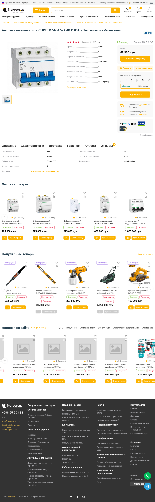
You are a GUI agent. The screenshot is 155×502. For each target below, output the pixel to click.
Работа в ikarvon (137, 453)
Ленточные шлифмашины (108, 444)
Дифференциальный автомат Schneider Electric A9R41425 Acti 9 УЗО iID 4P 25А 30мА (43, 222)
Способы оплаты (146, 135)
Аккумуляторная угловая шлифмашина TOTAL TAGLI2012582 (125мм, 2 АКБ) (76, 365)
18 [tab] (143, 80)
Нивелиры (67, 459)
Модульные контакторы (72, 443)
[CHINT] (148, 33)
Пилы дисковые (34, 453)
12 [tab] (137, 80)
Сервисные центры (139, 433)
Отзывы (107, 145)
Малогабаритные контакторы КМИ (75, 437)
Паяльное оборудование (38, 442)
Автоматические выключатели (58, 23)
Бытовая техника (47, 17)
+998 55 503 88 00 (12, 414)
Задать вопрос (141, 484)
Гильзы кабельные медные (109, 462)
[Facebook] (77, 496)
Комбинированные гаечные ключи (109, 411)
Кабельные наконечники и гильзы (111, 455)
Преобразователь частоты (109, 478)
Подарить (127, 68)
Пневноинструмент (107, 425)
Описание (9, 145)
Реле (99, 482)
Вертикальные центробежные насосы (75, 418)
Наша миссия (136, 457)
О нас (133, 450)
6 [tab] (126, 80)
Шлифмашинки (105, 438)
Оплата (90, 145)
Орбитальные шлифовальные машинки (110, 448)
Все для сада (104, 328)
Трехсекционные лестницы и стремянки (40, 483)
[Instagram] (83, 496)
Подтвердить (135, 94)
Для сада (30, 17)
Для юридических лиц (140, 461)
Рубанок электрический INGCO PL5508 (138, 292)
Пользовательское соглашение (138, 428)
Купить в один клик (143, 68)
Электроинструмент (38, 429)
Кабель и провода (72, 467)
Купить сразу (15, 238)
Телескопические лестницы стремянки (39, 477)
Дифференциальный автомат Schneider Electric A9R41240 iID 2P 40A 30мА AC (75, 222)
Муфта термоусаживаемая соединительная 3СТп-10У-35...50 (13, 292)
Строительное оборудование (126, 328)
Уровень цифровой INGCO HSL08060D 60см (46, 292)
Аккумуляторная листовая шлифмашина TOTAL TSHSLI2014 (16, 365)
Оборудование (146, 17)
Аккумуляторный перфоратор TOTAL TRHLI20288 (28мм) (44, 365)
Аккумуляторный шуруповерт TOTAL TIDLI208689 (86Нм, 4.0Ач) (139, 365)
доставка (143, 105)
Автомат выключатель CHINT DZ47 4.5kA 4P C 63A (100, 23)
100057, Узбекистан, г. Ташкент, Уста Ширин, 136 (11, 427)
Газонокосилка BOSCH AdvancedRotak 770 (106, 292)
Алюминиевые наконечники (109, 466)
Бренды (134, 475)
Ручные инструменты (89, 17)
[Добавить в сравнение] (99, 42)
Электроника (147, 328)
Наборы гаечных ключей (108, 420)
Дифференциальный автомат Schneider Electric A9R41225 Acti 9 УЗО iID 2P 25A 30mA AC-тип (105, 222)
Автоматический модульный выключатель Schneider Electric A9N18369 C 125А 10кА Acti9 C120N (136, 222)
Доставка (55, 145)
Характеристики (32, 145)
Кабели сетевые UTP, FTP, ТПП (76, 472)
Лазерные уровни (70, 455)
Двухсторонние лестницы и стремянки (39, 464)
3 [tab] (120, 80)
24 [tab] (149, 80)
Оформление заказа (139, 423)
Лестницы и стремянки (39, 458)
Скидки (133, 409)
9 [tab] (131, 80)
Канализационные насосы (74, 410)
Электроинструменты (11, 17)
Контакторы (68, 425)
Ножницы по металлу (37, 439)
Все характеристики (76, 87)
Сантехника (130, 17)
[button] (4, 217)
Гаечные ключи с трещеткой (109, 416)
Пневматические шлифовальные (112, 434)
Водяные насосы (67, 17)
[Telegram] (71, 496)
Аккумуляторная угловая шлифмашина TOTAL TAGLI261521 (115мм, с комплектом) (107, 365)
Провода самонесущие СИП (75, 476)
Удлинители (32, 425)
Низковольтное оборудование (27, 23)
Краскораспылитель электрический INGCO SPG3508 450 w (75, 292)
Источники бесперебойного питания (39, 416)
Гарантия (74, 145)
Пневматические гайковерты (110, 430)
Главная (5, 23)
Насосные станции (70, 414)
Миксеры (31, 435)
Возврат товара (137, 412)
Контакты (134, 446)
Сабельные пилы (35, 450)
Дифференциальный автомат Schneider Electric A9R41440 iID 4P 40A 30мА (13, 222)
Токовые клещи (69, 463)
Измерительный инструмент (71, 448)
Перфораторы (33, 446)
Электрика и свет (112, 17)
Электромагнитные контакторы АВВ (76, 431)
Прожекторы (33, 421)
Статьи (133, 464)
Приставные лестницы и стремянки (38, 470)
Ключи (100, 405)
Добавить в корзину (135, 59)
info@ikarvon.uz (9, 421)
